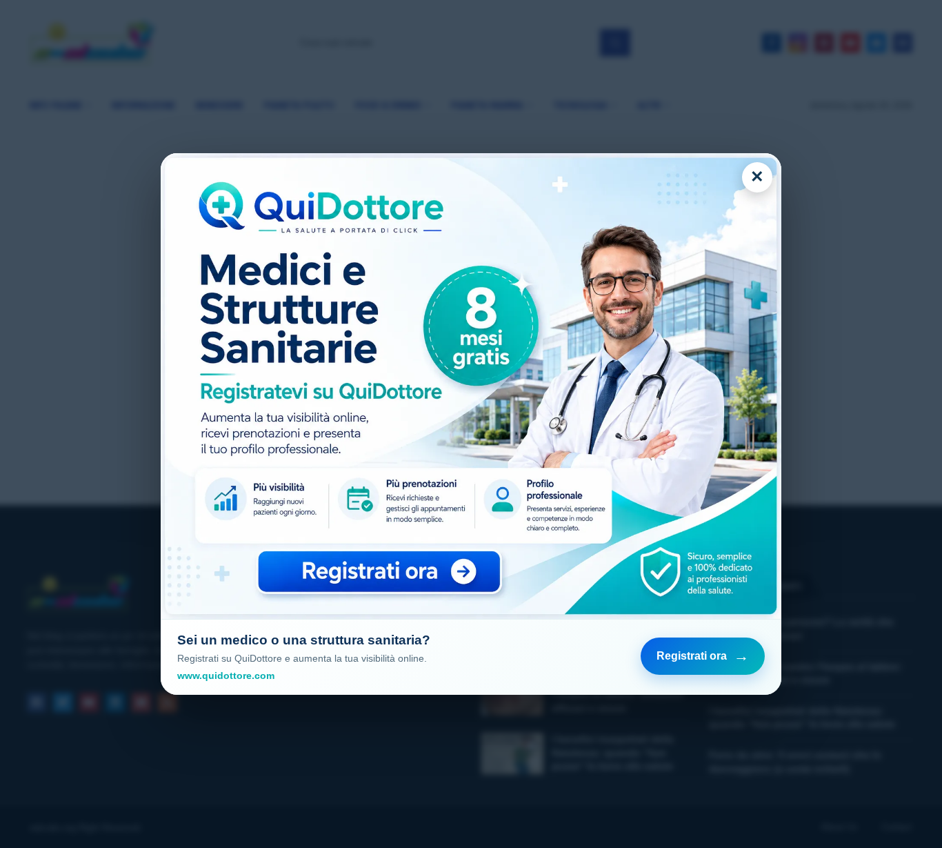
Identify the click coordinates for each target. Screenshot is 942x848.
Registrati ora (703, 655)
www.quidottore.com (225, 675)
